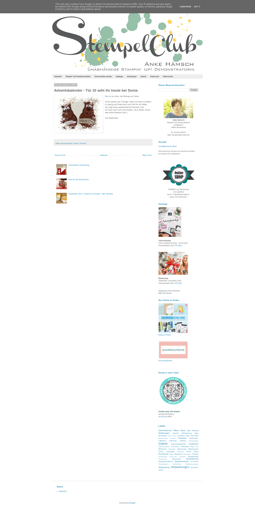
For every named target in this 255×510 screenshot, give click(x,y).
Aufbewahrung (186, 433)
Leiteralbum (185, 446)
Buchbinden (162, 436)
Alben (176, 430)
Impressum (154, 76)
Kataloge (119, 76)
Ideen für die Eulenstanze (78, 179)
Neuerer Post (60, 155)
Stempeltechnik (192, 459)
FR (176, 245)
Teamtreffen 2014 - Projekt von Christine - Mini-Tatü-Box (90, 194)
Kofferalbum (175, 446)
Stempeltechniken (182, 461)
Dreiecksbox (193, 438)
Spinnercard (162, 459)
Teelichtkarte (177, 464)
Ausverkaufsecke (165, 361)
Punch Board (192, 451)
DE (180, 245)
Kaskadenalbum (164, 446)
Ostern (161, 451)
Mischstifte (172, 449)
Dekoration (194, 436)
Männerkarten (193, 449)
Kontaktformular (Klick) (167, 146)
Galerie (143, 76)
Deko (188, 436)
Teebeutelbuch (163, 464)
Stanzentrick (176, 459)
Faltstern (183, 441)
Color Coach (172, 436)
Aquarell (175, 433)
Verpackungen (180, 467)
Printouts (181, 451)
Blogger (132, 503)
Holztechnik (193, 444)
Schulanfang (162, 456)
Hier (106, 96)
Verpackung (164, 467)
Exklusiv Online (164, 335)
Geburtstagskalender (178, 444)
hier (164, 293)
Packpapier (170, 451)
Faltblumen (162, 441)
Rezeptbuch (187, 454)
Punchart (83, 143)
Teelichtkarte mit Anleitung (78, 165)
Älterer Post (147, 155)
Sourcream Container (177, 456)
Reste (171, 454)
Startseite (58, 76)
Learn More (185, 7)
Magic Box (194, 446)
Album (182, 430)
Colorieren (181, 436)
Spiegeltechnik (193, 456)
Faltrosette (173, 441)
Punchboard (163, 454)
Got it (197, 7)
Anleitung (195, 430)
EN (172, 245)
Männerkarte (182, 449)
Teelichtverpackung (191, 464)
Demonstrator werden (103, 76)
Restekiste (178, 454)
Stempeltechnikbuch (165, 461)
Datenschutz (168, 76)
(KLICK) (161, 417)
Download (182, 438)
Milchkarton (162, 449)
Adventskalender (67, 143)
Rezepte (195, 454)
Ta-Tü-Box (194, 461)
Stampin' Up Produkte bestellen (78, 76)
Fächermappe (193, 441)
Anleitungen (132, 76)
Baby (196, 433)
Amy (189, 430)
